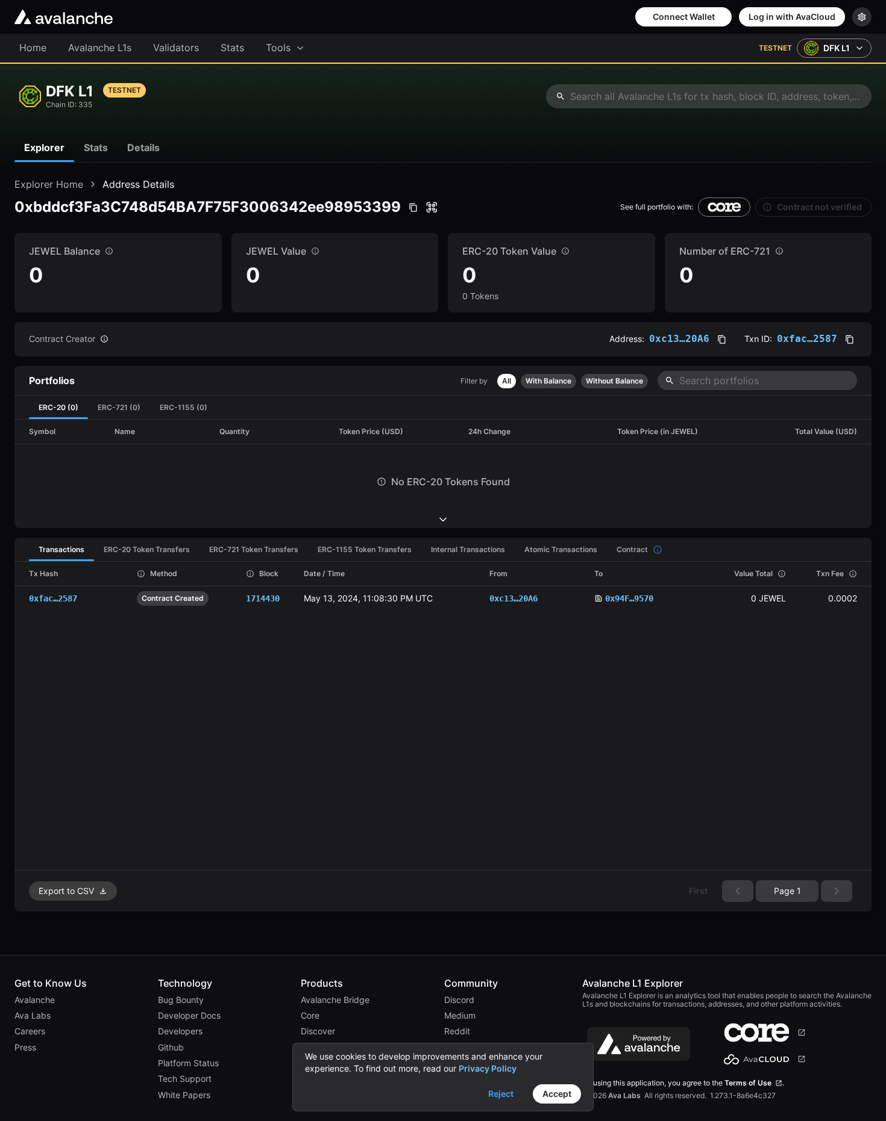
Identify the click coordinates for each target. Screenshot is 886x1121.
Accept (556, 1093)
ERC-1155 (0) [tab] (183, 407)
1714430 (263, 598)
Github (171, 1047)
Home (32, 48)
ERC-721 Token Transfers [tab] (253, 549)
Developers (180, 1031)
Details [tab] (143, 147)
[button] (506, 381)
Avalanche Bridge (335, 1000)
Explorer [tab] (44, 147)
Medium (460, 1015)
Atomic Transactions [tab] (560, 549)
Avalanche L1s (99, 48)
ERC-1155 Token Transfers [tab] (365, 549)
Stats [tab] (96, 147)
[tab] (639, 549)
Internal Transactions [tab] (468, 549)
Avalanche (34, 1000)
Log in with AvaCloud (792, 16)
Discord (459, 1000)
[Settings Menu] (862, 16)
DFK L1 (836, 48)
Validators (176, 48)
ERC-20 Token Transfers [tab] (147, 549)
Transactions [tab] (61, 549)
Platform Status (188, 1063)
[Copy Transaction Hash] (849, 339)
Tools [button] (278, 48)
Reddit (457, 1031)
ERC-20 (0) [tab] (58, 407)
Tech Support (185, 1079)
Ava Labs (32, 1015)
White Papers (184, 1095)
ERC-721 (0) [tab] (119, 407)
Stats (232, 48)
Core (310, 1015)
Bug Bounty (181, 1000)
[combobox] (709, 96)
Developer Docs (189, 1015)
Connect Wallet (684, 16)
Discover (318, 1031)
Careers (29, 1031)
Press (25, 1047)
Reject (501, 1093)
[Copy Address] (413, 207)
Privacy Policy (488, 1068)
